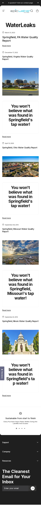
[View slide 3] (21, 428)
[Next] (37, 3)
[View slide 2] (19, 428)
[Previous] (3, 3)
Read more (6, 46)
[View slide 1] (16, 428)
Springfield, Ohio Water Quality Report (19, 147)
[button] (32, 488)
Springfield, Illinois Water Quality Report (20, 321)
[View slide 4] (24, 428)
